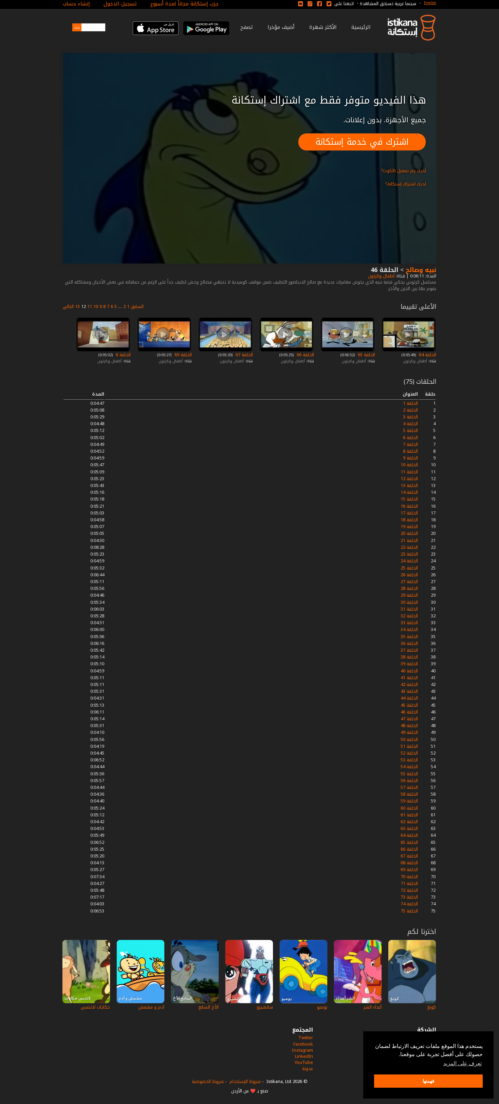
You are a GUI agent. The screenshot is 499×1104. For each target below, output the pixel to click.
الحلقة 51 (409, 746)
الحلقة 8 (410, 451)
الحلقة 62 (409, 821)
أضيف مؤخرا (281, 27)
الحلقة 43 (409, 691)
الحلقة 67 (243, 354)
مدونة (307, 1068)
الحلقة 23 (409, 554)
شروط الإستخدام (245, 1081)
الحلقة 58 (409, 794)
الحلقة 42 (409, 684)
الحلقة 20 (409, 533)
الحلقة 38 (409, 657)
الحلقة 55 (409, 774)
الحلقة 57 (409, 787)
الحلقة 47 (409, 718)
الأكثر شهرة (323, 27)
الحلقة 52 (409, 753)
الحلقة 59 (409, 801)
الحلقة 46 (409, 712)
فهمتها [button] (429, 1081)
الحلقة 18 (409, 519)
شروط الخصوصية (208, 1081)
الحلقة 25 (409, 568)
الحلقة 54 (409, 766)
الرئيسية (361, 27)
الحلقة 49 (409, 732)
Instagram (302, 1050)
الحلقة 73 (409, 897)
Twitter (305, 1037)
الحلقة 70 (409, 876)
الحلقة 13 (409, 485)
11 (89, 306)
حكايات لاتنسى (95, 1007)
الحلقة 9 (410, 458)
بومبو (322, 1007)
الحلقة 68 (409, 862)
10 (95, 306)
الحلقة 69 (182, 354)
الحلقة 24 (409, 561)
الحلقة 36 (409, 643)
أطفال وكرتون (380, 276)
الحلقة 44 (409, 698)
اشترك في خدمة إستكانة (362, 142)
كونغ (431, 1007)
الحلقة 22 (409, 547)
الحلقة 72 (409, 890)
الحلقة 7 (410, 444)
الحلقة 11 (409, 472)
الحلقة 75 (409, 911)
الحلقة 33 (409, 622)
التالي (68, 306)
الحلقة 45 (409, 705)
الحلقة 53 (409, 760)
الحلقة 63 (409, 828)
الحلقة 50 (409, 739)
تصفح (246, 27)
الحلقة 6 (122, 354)
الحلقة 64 (427, 354)
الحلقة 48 (409, 725)
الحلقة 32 (409, 616)
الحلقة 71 (409, 883)
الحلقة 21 (409, 540)
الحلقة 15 (409, 499)
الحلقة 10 (409, 464)
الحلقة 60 (409, 808)
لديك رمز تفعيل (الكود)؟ (403, 170)
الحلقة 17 (409, 513)
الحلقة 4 (410, 423)
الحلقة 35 (409, 636)
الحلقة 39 (409, 663)
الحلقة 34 (409, 629)
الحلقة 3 (410, 417)
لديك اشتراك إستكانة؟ (405, 184)
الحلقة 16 (409, 506)
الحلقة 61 (409, 815)
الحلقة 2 (410, 410)
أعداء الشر (373, 1007)
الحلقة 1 (410, 403)
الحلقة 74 (409, 904)
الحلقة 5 (410, 430)
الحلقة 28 (409, 588)
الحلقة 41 (409, 677)
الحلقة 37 (409, 650)
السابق (137, 306)
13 (77, 306)
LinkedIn (304, 1056)
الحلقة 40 (409, 671)
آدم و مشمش (151, 1007)
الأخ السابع (209, 1007)
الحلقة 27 (409, 581)
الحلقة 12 (409, 478)
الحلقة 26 (409, 575)
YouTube (304, 1062)
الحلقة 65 (365, 354)
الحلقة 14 (409, 492)
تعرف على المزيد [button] (462, 1063)
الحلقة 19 (409, 526)
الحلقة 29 (409, 595)
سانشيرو (265, 1007)
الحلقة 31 (409, 609)
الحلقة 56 (409, 780)
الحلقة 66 (304, 354)
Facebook (303, 1044)
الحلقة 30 (409, 602)
